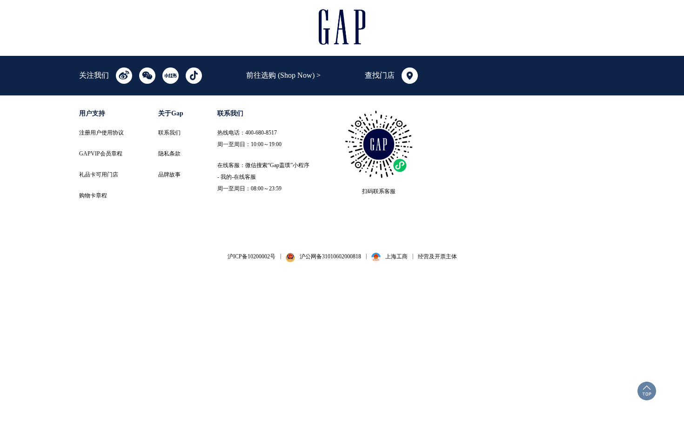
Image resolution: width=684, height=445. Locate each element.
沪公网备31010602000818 (330, 256)
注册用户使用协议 (101, 132)
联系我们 (169, 132)
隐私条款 (169, 153)
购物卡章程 (93, 195)
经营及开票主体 (437, 256)
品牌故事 (169, 174)
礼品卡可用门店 (98, 174)
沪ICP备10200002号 (251, 256)
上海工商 (396, 256)
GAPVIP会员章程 (100, 153)
